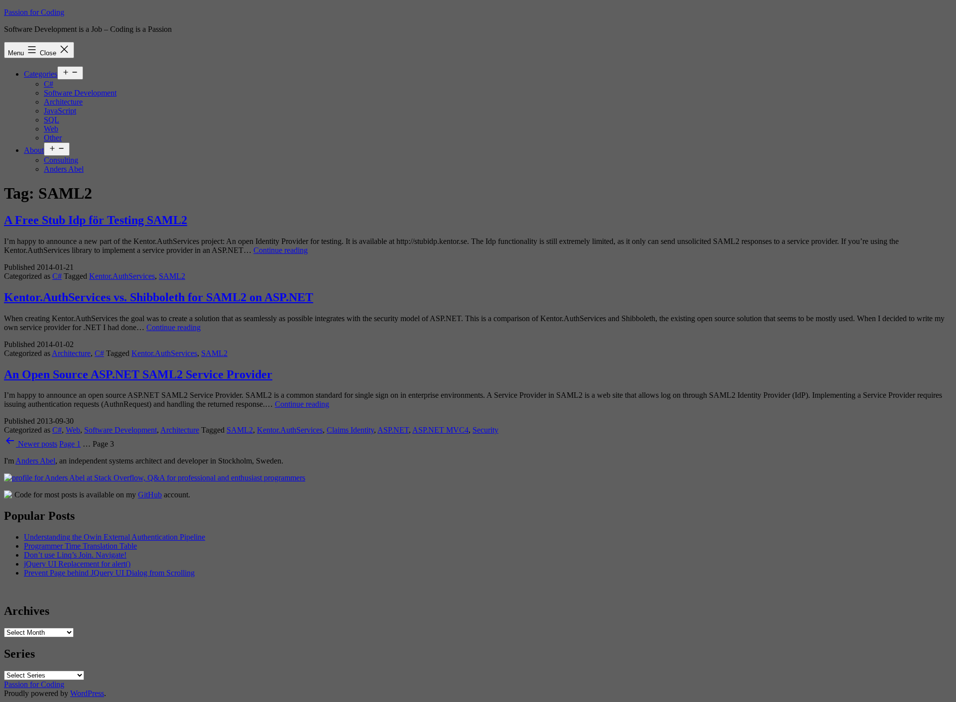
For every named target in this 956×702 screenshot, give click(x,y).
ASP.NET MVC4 (440, 430)
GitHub (150, 494)
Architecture (63, 102)
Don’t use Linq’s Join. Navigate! (75, 555)
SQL (51, 120)
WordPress (87, 693)
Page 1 (70, 444)
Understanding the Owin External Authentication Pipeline (114, 537)
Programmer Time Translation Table (80, 546)
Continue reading (280, 250)
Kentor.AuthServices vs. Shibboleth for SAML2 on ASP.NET (158, 297)
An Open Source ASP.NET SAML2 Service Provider (138, 374)
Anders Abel (64, 169)
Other (53, 137)
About (34, 150)
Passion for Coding (34, 12)
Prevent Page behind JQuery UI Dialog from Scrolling (109, 573)
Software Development (80, 93)
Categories (40, 74)
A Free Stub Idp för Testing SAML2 (95, 220)
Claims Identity (350, 430)
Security (485, 430)
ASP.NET (393, 430)
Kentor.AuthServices (122, 276)
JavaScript (60, 111)
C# (48, 84)
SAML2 (172, 276)
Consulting (61, 160)
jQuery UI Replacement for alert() (77, 564)
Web (51, 128)
